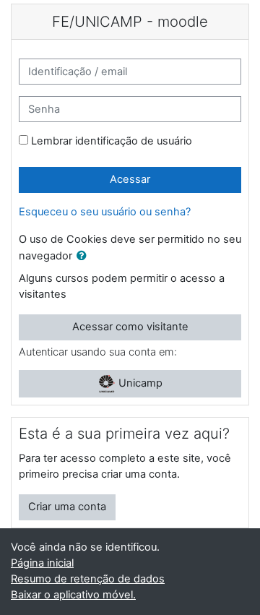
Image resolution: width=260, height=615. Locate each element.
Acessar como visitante (130, 326)
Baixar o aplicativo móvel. (73, 594)
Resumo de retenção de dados (88, 578)
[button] (84, 256)
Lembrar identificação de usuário (111, 140)
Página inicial (42, 562)
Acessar (130, 179)
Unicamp (139, 383)
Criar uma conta (67, 506)
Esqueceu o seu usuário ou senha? (105, 211)
